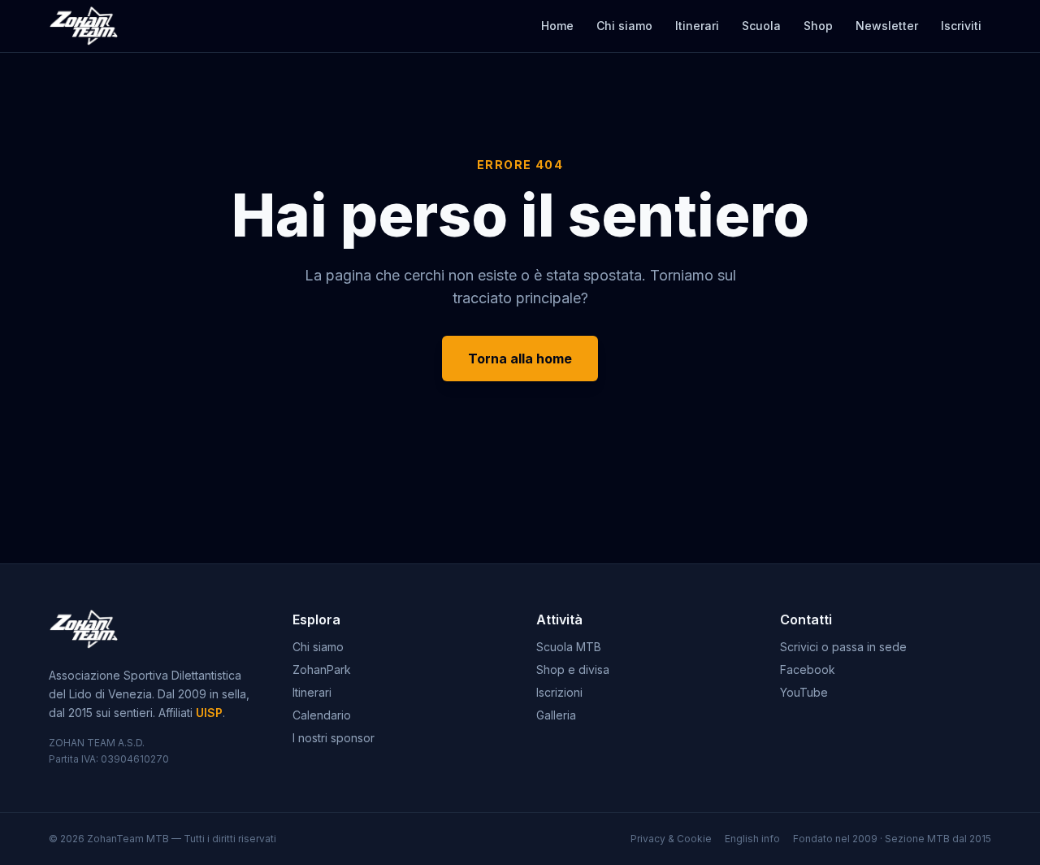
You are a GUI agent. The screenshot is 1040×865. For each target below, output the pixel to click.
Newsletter (887, 26)
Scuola (761, 26)
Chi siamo (624, 26)
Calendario (321, 715)
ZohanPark (321, 669)
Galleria (556, 715)
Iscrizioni (559, 692)
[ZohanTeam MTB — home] (83, 26)
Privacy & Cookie (671, 838)
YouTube (804, 692)
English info (752, 838)
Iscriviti (961, 26)
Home (557, 26)
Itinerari (697, 26)
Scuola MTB (568, 647)
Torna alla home (520, 358)
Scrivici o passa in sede (843, 647)
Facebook (807, 669)
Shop (818, 26)
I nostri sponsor (333, 738)
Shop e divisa (572, 669)
